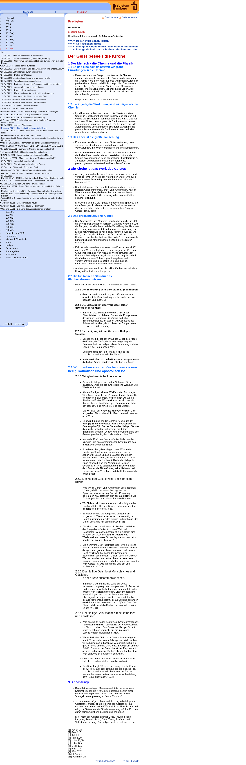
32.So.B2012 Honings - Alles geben (16, 125)
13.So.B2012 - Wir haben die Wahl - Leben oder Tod (23, 96)
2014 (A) (10, 42)
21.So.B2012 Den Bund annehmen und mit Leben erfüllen (26, 78)
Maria (8, 242)
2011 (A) (10, 212)
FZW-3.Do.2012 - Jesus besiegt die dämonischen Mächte (26, 155)
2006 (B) (10, 227)
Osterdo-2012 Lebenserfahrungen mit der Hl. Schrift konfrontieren (30, 143)
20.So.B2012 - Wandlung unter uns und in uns (21, 81)
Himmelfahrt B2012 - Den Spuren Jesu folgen (21, 135)
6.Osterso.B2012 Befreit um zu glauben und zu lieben (24, 115)
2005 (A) (10, 230)
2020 (8, 24)
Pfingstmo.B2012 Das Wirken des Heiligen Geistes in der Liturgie (29, 111)
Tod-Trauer (11, 254)
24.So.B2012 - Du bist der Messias (16, 75)
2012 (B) (10, 48)
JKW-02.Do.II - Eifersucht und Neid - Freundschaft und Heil (27, 181)
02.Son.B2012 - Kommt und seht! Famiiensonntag (22, 184)
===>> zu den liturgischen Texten (88, 40)
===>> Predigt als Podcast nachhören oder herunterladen (103, 49)
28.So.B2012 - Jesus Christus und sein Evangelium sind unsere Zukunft (32, 69)
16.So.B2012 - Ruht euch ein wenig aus (18, 90)
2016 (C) (10, 36)
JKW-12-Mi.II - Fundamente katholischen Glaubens (23, 99)
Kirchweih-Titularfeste (16, 239)
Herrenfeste (11, 236)
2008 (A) (10, 221)
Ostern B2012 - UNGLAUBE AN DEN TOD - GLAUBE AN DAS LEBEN (32, 146)
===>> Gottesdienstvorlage (84, 43)
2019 (8, 27)
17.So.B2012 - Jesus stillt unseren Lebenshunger (22, 87)
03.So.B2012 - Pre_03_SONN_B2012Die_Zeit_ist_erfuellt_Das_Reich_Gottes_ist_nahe (32, 177)
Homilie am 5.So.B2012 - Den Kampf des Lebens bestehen (26, 170)
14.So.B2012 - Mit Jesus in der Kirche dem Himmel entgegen (27, 93)
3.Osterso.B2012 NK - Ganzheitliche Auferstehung (23, 118)
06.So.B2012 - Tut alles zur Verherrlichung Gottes (23, 164)
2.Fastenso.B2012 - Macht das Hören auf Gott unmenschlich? (28, 158)
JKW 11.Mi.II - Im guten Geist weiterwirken (19, 105)
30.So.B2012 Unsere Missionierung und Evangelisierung (25, 58)
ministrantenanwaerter (17, 257)
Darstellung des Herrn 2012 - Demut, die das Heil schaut (26, 173)
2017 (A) (10, 33)
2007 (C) (10, 224)
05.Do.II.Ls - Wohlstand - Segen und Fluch (19, 167)
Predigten (82, 12)
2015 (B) (10, 39)
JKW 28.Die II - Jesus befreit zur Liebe (18, 66)
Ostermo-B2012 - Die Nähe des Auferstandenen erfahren (26, 209)
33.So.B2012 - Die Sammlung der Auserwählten (22, 55)
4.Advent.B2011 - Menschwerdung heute (19, 203)
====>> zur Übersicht (128, 761)
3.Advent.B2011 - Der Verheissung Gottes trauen (22, 206)
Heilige (9, 245)
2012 (3, 52)
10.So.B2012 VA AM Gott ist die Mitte (17, 108)
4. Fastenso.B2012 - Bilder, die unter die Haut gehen (24, 152)
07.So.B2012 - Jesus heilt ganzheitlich (17, 161)
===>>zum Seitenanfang (103, 761)
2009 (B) (10, 218)
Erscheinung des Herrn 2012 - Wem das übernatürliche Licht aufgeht (31, 191)
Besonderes (12, 248)
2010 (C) (10, 215)
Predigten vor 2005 (15, 233)
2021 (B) (10, 21)
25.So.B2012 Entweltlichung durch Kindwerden (21, 72)
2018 (8, 30)
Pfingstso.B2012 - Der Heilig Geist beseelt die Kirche (24, 128)
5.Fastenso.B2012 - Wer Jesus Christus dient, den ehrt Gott (27, 149)
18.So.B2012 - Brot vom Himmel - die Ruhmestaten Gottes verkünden (31, 84)
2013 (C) (10, 45)
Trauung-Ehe (12, 251)
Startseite (28, 12)
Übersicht (10, 18)
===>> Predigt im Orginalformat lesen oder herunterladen (103, 46)
